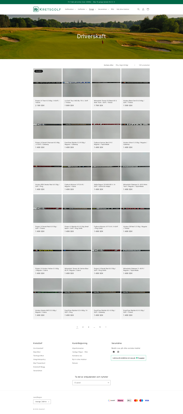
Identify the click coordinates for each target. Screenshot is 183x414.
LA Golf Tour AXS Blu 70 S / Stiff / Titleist (76, 101)
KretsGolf (42, 409)
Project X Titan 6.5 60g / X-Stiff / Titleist (47, 101)
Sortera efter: (109, 65)
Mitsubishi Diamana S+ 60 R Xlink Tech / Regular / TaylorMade (135, 185)
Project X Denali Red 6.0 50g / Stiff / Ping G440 (105, 269)
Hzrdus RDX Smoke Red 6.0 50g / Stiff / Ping (47, 185)
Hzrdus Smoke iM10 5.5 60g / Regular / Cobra (46, 311)
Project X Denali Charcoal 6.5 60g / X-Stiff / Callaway (47, 143)
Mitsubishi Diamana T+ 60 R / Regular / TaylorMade (133, 269)
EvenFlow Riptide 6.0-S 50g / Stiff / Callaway (104, 311)
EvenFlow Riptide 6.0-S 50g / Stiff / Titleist (134, 311)
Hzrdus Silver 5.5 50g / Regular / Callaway (135, 143)
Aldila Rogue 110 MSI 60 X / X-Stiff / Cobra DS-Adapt (105, 185)
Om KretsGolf (38, 348)
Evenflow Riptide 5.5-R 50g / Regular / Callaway (75, 143)
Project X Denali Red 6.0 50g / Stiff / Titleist (46, 227)
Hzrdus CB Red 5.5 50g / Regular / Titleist (135, 227)
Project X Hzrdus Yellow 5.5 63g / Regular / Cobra (47, 269)
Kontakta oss (77, 356)
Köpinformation (78, 348)
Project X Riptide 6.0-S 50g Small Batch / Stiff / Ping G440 (77, 227)
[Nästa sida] (105, 327)
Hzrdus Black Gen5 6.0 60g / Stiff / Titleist (133, 101)
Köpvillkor (37, 352)
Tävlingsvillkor (38, 356)
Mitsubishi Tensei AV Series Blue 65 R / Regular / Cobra (76, 269)
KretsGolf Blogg (39, 367)
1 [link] (77, 327)
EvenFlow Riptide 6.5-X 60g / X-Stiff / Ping (76, 311)
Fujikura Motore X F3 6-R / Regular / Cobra (74, 185)
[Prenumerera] (108, 382)
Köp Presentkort (39, 363)
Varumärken (37, 370)
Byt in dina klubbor (79, 359)
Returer (75, 363)
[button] (70, 9)
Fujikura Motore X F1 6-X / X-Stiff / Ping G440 (106, 227)
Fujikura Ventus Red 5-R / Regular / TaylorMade (103, 143)
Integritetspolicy (39, 359)
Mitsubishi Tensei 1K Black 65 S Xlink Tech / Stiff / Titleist (105, 101)
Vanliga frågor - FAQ (80, 352)
